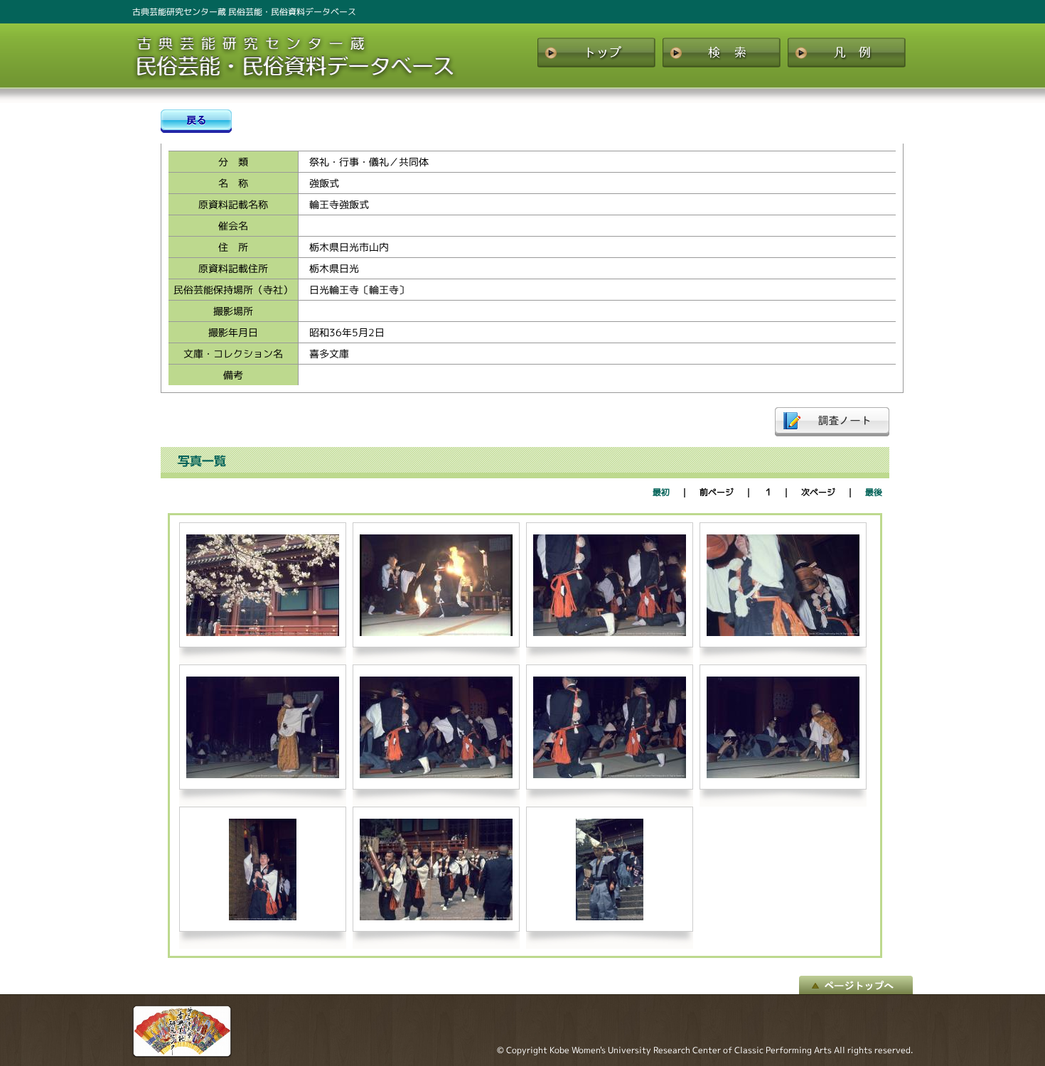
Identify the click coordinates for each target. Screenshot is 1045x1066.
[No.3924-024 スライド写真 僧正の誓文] (783, 775)
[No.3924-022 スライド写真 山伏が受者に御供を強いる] (436, 775)
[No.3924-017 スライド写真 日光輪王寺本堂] (262, 633)
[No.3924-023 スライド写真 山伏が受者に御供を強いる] (609, 775)
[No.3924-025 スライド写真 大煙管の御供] (262, 917)
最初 (661, 492)
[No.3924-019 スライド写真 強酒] (609, 633)
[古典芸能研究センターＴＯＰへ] (182, 1054)
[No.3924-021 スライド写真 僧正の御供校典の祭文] (262, 775)
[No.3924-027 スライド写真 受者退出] (609, 917)
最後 (873, 492)
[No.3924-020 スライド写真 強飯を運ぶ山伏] (783, 633)
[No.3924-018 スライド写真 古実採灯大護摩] (436, 633)
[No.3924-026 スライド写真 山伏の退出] (436, 917)
